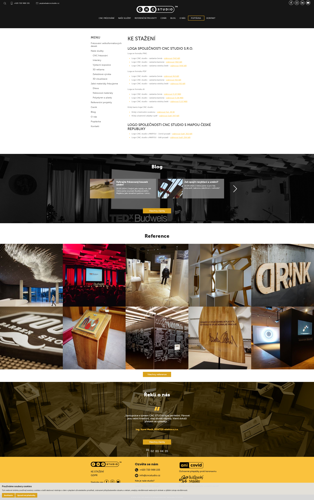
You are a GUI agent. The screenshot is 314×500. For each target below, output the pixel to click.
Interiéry (97, 60)
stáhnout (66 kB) (173, 80)
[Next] (235, 189)
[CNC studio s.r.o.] (157, 9)
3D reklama (98, 69)
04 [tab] (161, 451)
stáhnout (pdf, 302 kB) (182, 134)
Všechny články (157, 210)
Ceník (163, 18)
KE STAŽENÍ (97, 471)
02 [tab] (152, 451)
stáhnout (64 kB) (171, 76)
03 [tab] (157, 451)
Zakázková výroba (102, 74)
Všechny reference (157, 374)
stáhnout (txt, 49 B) (166, 112)
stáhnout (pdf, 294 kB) (180, 137)
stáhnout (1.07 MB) (172, 94)
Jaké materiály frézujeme (104, 83)
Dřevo (96, 88)
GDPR (94, 475)
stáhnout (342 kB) (172, 58)
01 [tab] (147, 450)
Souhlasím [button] (8, 495)
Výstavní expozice (102, 65)
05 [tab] (166, 451)
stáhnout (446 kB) (178, 66)
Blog (173, 18)
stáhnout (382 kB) (174, 62)
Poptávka (196, 18)
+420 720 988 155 (22, 3)
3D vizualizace (100, 79)
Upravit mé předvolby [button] (26, 495)
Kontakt (210, 18)
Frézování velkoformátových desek (106, 44)
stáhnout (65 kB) (177, 83)
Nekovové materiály (103, 93)
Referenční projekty (146, 18)
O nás (182, 18)
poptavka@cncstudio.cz (49, 3)
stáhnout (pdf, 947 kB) (169, 116)
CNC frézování (106, 18)
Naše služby (124, 18)
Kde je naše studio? (145, 480)
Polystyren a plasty (102, 97)
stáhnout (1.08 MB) (174, 98)
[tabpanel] (157, 419)
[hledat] (5, 3)
